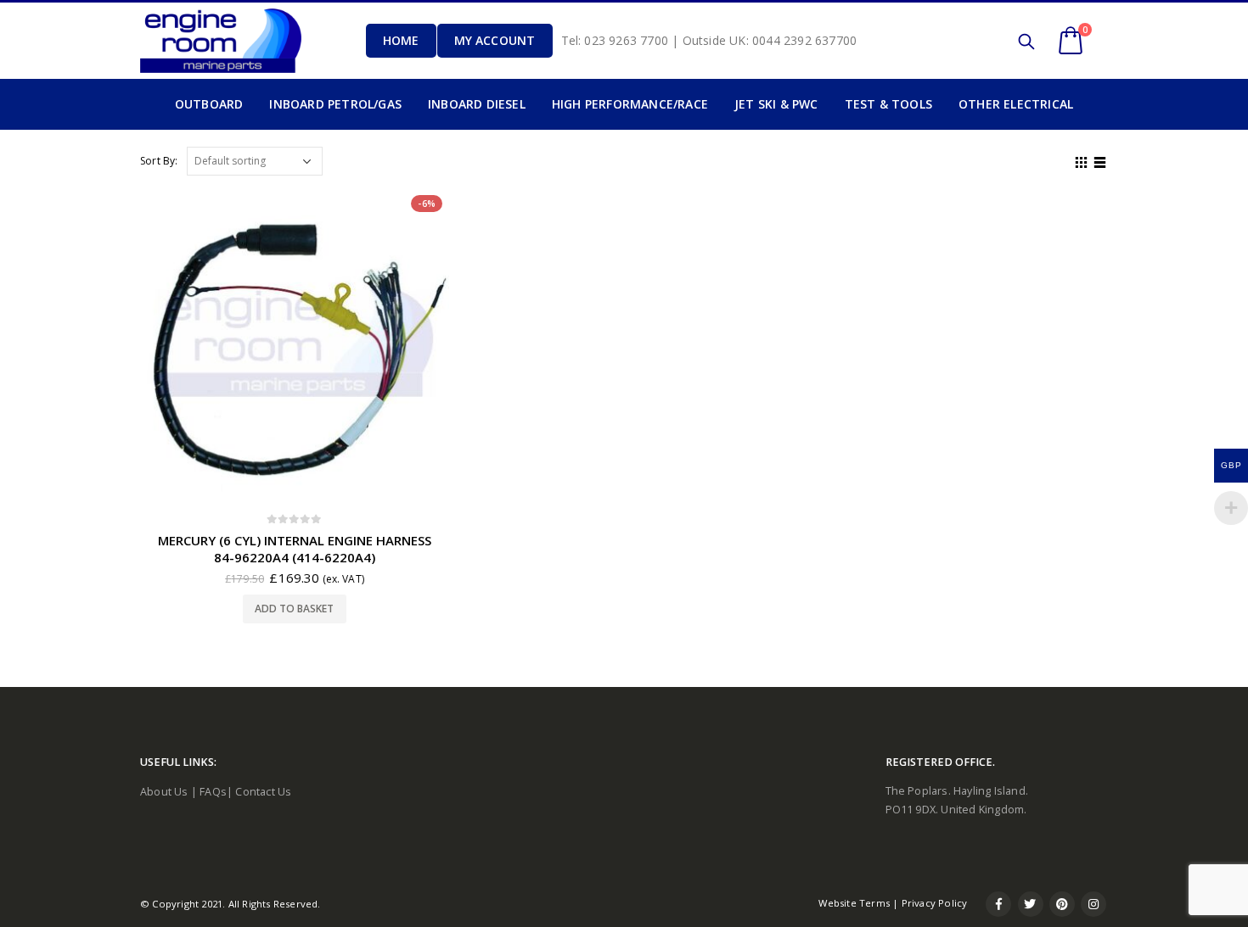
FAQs (213, 792)
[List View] (1100, 160)
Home (401, 40)
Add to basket (294, 608)
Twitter (1030, 904)
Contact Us (263, 792)
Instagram (1093, 904)
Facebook (998, 904)
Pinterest (1062, 904)
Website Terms (854, 902)
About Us (164, 792)
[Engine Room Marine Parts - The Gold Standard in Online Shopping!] (220, 40)
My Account (495, 40)
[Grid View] (1081, 160)
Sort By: (159, 161)
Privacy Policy (935, 902)
